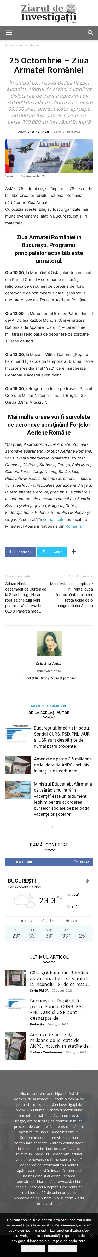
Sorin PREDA (39, 990)
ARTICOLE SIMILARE (49, 706)
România (74, 526)
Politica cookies (62, 1248)
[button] (9, 33)
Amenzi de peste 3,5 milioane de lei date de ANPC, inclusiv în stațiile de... (61, 1040)
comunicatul (55, 519)
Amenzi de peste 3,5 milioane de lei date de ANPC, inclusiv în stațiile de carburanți (63, 765)
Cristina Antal (38, 132)
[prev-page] (44, 827)
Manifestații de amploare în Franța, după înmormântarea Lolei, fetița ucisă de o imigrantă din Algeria (71, 594)
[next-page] (52, 827)
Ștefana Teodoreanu (46, 1052)
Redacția (37, 1024)
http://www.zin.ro (49, 671)
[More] (73, 552)
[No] (91, 1235)
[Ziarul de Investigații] (49, 13)
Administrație (29, 45)
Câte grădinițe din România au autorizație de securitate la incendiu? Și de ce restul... (61, 978)
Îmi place (81, 862)
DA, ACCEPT (33, 1248)
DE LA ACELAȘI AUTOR (49, 712)
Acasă (9, 45)
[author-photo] (49, 656)
